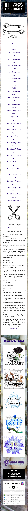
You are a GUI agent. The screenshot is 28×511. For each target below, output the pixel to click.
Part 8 (14, 94)
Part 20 (14, 171)
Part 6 (14, 82)
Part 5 (14, 75)
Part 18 (14, 159)
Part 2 (14, 56)
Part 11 (14, 114)
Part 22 (14, 184)
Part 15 (14, 139)
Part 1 (14, 49)
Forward (14, 43)
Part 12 (14, 120)
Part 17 (14, 152)
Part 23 (14, 191)
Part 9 (14, 101)
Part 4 (14, 69)
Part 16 (14, 146)
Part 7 (14, 88)
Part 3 (14, 62)
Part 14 (14, 133)
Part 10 (14, 107)
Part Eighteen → (14, 328)
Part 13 (14, 126)
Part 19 (14, 165)
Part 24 (14, 197)
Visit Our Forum (14, 228)
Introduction (13, 46)
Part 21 (14, 178)
